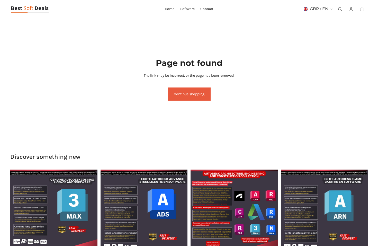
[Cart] (362, 9)
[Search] (340, 9)
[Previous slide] (18, 213)
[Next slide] (89, 213)
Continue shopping (189, 94)
